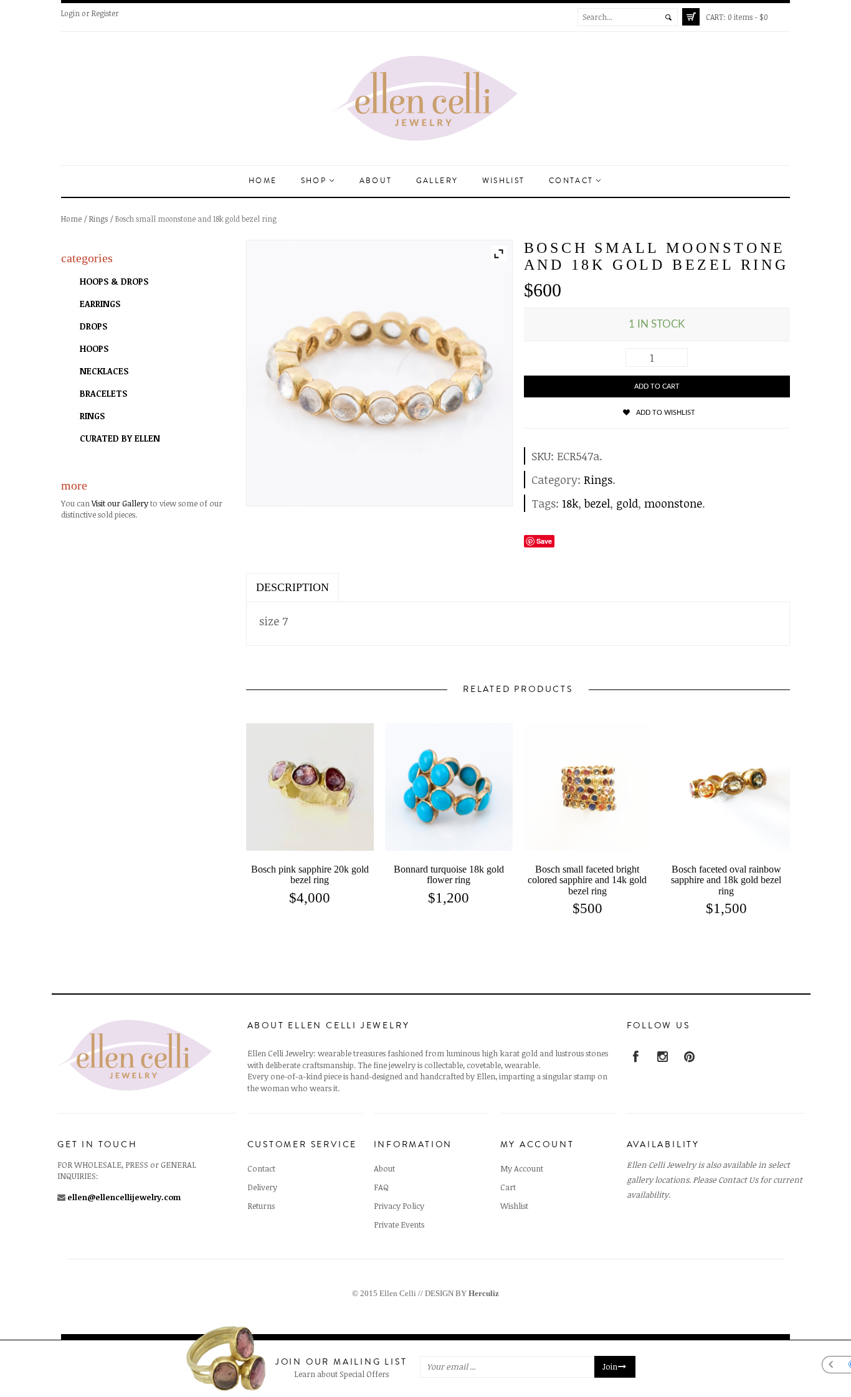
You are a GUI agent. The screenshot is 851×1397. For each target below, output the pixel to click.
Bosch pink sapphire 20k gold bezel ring (310, 875)
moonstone (673, 503)
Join (609, 1367)
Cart (508, 1187)
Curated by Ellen (120, 438)
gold (627, 503)
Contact (573, 181)
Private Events (399, 1224)
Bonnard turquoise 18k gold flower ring (449, 875)
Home (263, 181)
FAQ (381, 1187)
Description (292, 587)
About (375, 181)
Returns (261, 1205)
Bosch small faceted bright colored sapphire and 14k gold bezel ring (587, 880)
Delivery (262, 1187)
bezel (597, 503)
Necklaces (104, 371)
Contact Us (738, 1179)
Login (70, 13)
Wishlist (503, 181)
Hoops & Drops (114, 281)
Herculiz (483, 1293)
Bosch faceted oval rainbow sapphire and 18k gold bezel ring (726, 880)
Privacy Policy (399, 1205)
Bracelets (103, 393)
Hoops (94, 348)
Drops (93, 326)
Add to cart (657, 386)
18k (570, 503)
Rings (98, 219)
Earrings (100, 304)
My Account (521, 1168)
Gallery (437, 181)
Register (105, 13)
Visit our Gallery (120, 503)
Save (544, 541)
